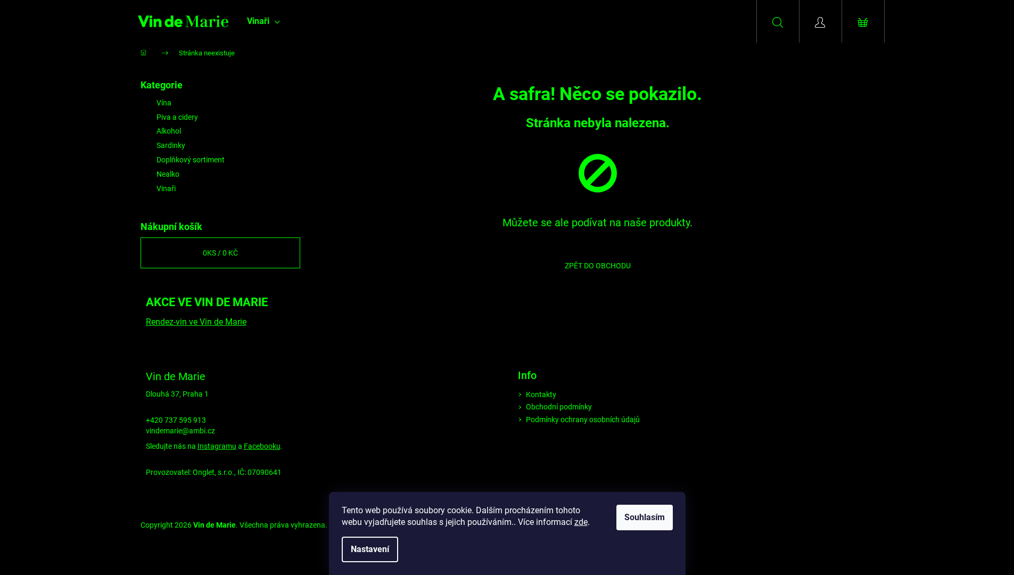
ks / (220, 253)
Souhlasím (644, 517)
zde (581, 522)
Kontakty (541, 394)
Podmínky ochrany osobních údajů (583, 419)
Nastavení (370, 549)
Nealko (167, 174)
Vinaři (166, 188)
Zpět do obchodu (598, 265)
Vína (163, 102)
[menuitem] (263, 21)
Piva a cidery (177, 117)
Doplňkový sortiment (190, 159)
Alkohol (168, 131)
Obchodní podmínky (559, 406)
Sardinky (170, 145)
